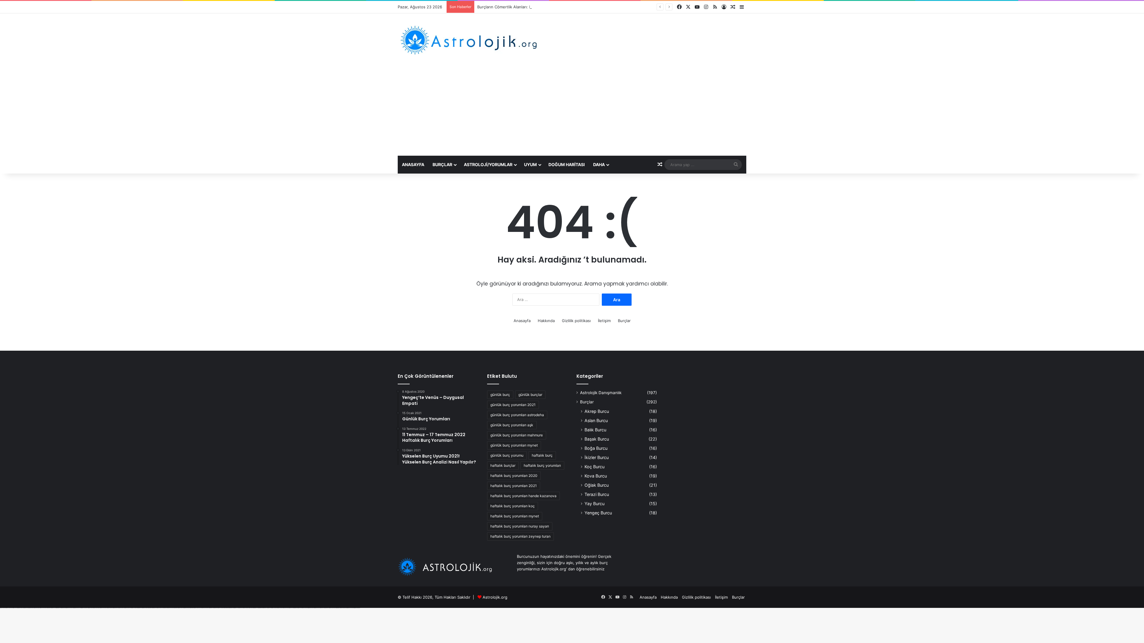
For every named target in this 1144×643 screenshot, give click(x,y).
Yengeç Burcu (598, 512)
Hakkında (546, 320)
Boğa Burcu (596, 448)
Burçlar (442, 164)
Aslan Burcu (596, 420)
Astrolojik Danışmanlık (600, 392)
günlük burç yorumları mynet (514, 445)
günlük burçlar (530, 394)
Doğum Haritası (566, 164)
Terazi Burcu (597, 494)
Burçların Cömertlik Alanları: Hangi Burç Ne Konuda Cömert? (532, 6)
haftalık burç (542, 455)
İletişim (604, 320)
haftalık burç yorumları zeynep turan (520, 536)
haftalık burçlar (502, 465)
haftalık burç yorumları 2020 (513, 475)
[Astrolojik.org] (487, 39)
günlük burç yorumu (506, 455)
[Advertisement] (572, 111)
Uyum (530, 164)
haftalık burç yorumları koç (512, 506)
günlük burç (500, 394)
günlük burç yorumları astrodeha (517, 415)
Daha (599, 164)
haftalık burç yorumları (542, 465)
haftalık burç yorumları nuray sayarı (519, 526)
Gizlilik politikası (576, 320)
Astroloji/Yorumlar (488, 164)
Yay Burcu (594, 503)
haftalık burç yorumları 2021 (513, 485)
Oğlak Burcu (597, 485)
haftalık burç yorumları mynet (514, 516)
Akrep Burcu (597, 411)
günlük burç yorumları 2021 (513, 404)
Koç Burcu (594, 466)
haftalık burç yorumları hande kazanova (523, 496)
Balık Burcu (595, 429)
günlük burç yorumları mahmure (516, 435)
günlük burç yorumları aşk (511, 425)
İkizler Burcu (597, 457)
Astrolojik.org (495, 597)
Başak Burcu (597, 438)
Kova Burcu (596, 475)
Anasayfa (413, 164)
